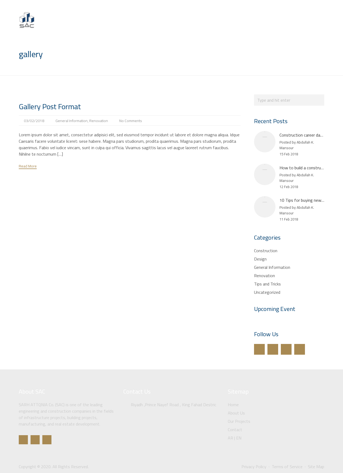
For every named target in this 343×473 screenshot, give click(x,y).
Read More (28, 166)
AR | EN (325, 25)
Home (223, 25)
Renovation (98, 120)
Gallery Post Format (50, 106)
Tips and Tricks (267, 284)
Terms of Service (287, 467)
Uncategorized (267, 292)
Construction (265, 250)
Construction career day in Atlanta (310, 135)
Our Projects (274, 25)
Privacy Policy (253, 467)
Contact (302, 25)
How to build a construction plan (308, 168)
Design (260, 259)
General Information (71, 120)
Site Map (316, 467)
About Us (246, 25)
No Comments (130, 120)
